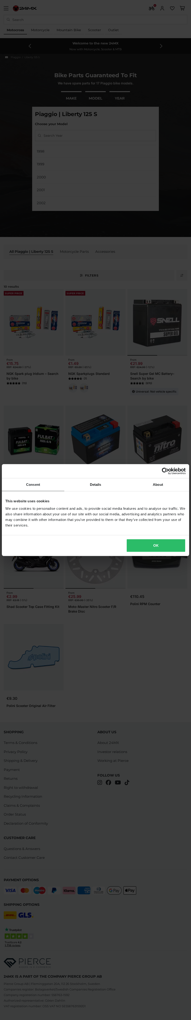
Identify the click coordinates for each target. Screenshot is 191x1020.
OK (156, 545)
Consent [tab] (33, 485)
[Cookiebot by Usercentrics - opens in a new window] (165, 471)
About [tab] (158, 485)
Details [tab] (95, 485)
